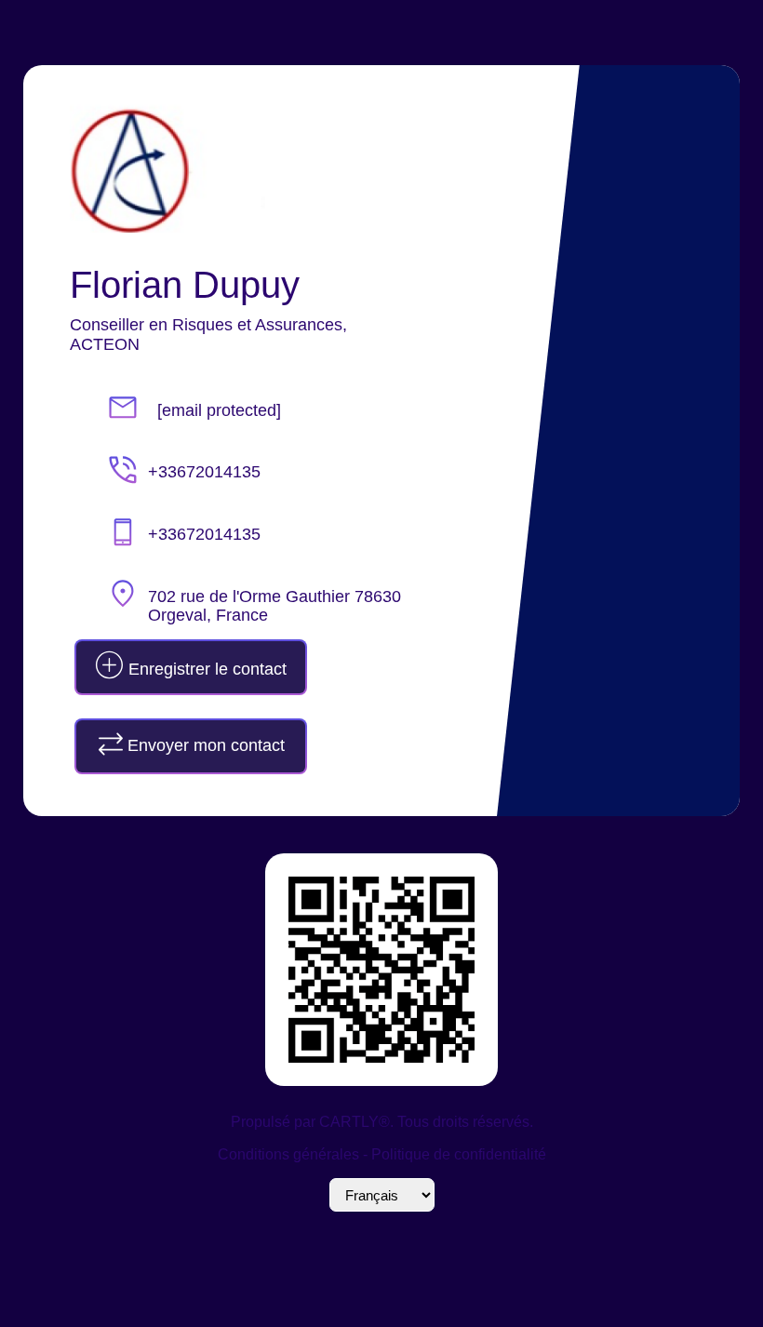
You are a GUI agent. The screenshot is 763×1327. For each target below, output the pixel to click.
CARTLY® (354, 1122)
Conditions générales (288, 1154)
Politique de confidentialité (458, 1154)
